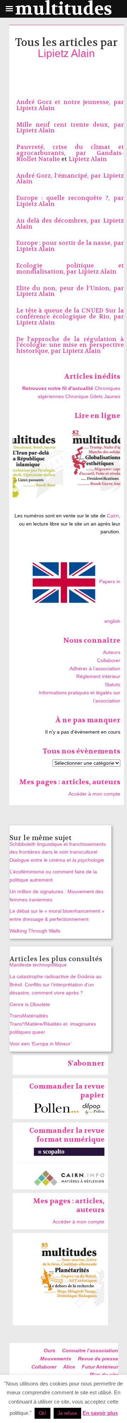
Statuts (112, 684)
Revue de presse (98, 1358)
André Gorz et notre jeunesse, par (70, 102)
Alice (69, 1367)
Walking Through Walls (35, 931)
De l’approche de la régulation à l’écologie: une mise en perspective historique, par (70, 345)
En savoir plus (100, 1413)
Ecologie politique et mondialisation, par (70, 268)
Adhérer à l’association (94, 668)
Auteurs (111, 652)
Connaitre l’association (90, 1350)
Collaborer (108, 660)
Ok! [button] (42, 1413)
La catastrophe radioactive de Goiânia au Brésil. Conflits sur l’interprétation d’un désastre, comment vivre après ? (56, 984)
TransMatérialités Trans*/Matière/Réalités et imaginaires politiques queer (53, 1024)
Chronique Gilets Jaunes (92, 396)
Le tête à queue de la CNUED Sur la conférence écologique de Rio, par (70, 313)
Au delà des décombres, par (59, 220)
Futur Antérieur (100, 1367)
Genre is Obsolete (30, 1004)
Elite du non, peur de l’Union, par (70, 288)
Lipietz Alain (66, 53)
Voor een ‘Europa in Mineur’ (41, 1043)
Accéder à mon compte (94, 794)
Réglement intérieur (98, 676)
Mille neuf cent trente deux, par (70, 124)
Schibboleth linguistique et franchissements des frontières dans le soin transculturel (58, 852)
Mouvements (55, 1358)
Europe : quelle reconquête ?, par (70, 198)
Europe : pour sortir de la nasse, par (70, 243)
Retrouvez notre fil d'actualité (57, 388)
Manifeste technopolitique (38, 965)
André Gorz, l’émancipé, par (59, 175)
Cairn (113, 515)
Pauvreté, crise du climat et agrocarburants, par (70, 150)
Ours (49, 1350)
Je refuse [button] (67, 1413)
